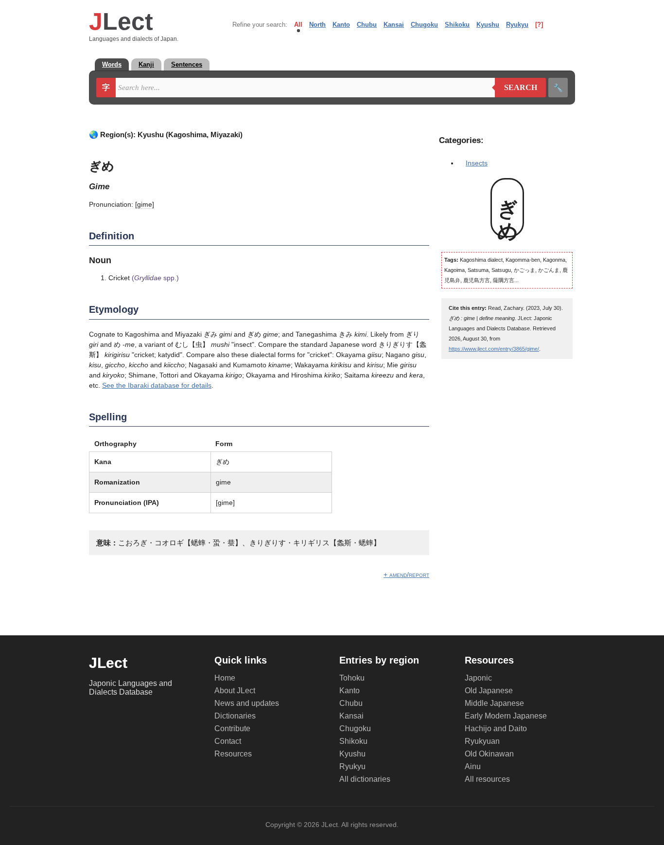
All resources (487, 779)
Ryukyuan (482, 741)
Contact (227, 741)
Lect (121, 21)
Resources (233, 754)
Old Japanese (489, 690)
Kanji (146, 64)
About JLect (234, 690)
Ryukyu (517, 24)
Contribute (232, 728)
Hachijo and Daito (496, 728)
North (317, 24)
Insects (477, 163)
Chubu (367, 24)
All (298, 24)
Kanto (341, 24)
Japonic (478, 678)
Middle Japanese (494, 703)
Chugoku (424, 24)
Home (224, 678)
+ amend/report (406, 574)
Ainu (473, 766)
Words (112, 64)
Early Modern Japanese (506, 716)
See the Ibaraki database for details (156, 385)
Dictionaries (235, 716)
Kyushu (487, 24)
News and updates (246, 703)
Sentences (186, 64)
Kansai (394, 24)
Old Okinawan (489, 754)
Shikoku (457, 24)
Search (516, 87)
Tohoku (352, 678)
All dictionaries (364, 779)
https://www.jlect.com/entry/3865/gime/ (494, 349)
